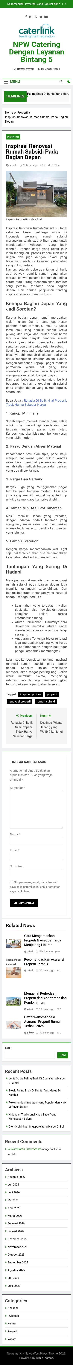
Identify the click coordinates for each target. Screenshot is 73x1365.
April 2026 (14, 1208)
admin (13, 165)
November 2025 (17, 1247)
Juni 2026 (14, 1192)
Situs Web (16, 866)
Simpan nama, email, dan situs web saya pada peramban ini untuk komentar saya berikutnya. (35, 887)
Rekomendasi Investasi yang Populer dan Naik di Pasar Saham (32, 4)
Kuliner (12, 1323)
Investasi (13, 1316)
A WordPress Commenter (24, 1149)
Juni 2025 (14, 1285)
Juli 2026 (13, 1184)
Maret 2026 (15, 1215)
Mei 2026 (13, 1200)
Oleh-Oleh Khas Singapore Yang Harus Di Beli (37, 1126)
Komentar (17, 788)
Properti (13, 137)
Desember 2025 (17, 1239)
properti (52, 694)
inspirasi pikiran (30, 694)
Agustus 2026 (16, 1177)
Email (14, 850)
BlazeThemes (44, 1357)
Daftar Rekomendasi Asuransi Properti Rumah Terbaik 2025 (43, 1021)
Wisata (12, 1339)
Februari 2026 (16, 1223)
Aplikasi (13, 1308)
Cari (8, 1048)
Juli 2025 (13, 1278)
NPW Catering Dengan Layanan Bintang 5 (36, 52)
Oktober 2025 (16, 1254)
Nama (15, 834)
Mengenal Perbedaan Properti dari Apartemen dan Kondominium (45, 998)
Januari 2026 (16, 1231)
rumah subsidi (46, 701)
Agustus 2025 (16, 1270)
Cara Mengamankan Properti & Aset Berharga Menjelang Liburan (42, 940)
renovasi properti (20, 701)
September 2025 (18, 1262)
